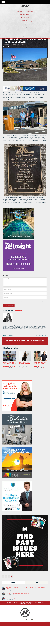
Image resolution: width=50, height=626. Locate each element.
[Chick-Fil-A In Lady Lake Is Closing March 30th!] (3, 593)
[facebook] (18, 619)
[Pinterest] (10, 46)
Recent (36, 582)
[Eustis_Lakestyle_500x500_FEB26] (21, 241)
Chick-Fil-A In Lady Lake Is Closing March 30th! (17, 593)
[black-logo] (25, 2)
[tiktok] (29, 619)
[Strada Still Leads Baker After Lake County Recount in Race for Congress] (40, 356)
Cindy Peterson (18, 310)
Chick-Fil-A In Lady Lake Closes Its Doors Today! (17, 598)
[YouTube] (12, 576)
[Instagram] (6, 576)
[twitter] (23, 619)
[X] (6, 46)
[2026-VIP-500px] (21, 209)
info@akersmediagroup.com (25, 603)
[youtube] (26, 619)
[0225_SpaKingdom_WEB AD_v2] (17, 448)
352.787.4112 (40, 602)
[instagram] (21, 619)
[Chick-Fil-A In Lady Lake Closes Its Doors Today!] (3, 597)
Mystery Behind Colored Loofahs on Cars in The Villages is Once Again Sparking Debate (25, 588)
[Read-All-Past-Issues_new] (25, 515)
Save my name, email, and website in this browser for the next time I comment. (24, 302)
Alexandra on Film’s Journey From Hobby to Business (25, 364)
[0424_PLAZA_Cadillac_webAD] (17, 381)
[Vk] (45, 336)
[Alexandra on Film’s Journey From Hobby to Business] (25, 356)
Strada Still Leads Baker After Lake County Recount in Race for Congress (40, 364)
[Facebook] (4, 46)
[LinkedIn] (8, 46)
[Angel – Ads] (17, 414)
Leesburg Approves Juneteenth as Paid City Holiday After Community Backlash (9, 364)
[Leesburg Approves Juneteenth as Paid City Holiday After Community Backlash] (9, 356)
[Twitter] (9, 576)
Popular (13, 582)
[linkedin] (32, 619)
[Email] (13, 46)
